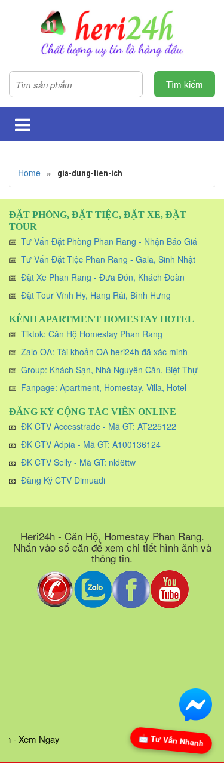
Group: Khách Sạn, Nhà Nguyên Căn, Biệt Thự (109, 370)
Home (29, 173)
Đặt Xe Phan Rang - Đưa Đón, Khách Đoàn (103, 277)
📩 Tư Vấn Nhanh (171, 740)
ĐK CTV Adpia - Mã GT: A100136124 (91, 444)
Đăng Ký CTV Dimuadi (63, 480)
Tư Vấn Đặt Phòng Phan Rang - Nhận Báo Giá (109, 241)
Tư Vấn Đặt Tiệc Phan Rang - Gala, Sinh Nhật (108, 259)
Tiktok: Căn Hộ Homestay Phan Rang (91, 334)
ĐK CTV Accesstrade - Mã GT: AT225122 (98, 426)
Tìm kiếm (184, 84)
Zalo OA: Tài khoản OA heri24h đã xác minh (104, 352)
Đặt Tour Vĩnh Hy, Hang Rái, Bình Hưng (96, 295)
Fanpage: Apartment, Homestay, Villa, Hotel (103, 387)
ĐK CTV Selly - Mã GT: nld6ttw (78, 462)
